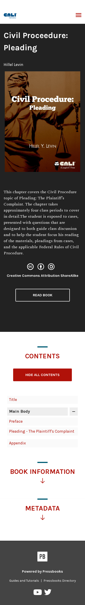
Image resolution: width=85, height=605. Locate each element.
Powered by (42, 571)
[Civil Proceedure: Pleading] (10, 15)
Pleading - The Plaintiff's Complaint (41, 431)
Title (13, 399)
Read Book (42, 295)
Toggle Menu (78, 15)
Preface (16, 421)
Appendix (17, 443)
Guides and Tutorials (24, 581)
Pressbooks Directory (60, 581)
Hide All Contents (42, 375)
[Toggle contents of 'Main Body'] (74, 411)
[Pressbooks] (42, 557)
